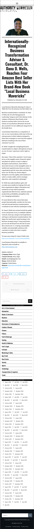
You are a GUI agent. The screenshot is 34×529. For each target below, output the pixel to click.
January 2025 (18, 403)
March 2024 (25, 415)
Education (5, 321)
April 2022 (15, 445)
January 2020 (18, 478)
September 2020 (19, 469)
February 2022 (8, 448)
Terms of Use (24, 526)
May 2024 (7, 415)
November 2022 (19, 436)
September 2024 (19, 409)
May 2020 (7, 475)
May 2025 (7, 400)
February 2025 (8, 403)
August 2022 (8, 442)
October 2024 (8, 409)
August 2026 (8, 382)
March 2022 (24, 445)
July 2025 (17, 397)
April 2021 (15, 460)
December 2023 (8, 421)
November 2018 (19, 496)
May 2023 (7, 430)
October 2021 (8, 454)
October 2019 (8, 484)
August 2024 (8, 412)
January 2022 (18, 448)
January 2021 (18, 463)
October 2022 (8, 439)
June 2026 (25, 382)
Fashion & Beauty (7, 327)
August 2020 (8, 472)
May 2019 (7, 490)
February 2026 (8, 388)
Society (4, 362)
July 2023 (17, 427)
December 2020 (8, 466)
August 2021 (8, 457)
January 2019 (18, 493)
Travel (3, 375)
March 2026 (24, 385)
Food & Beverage (7, 337)
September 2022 (19, 439)
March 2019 (24, 490)
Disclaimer (8, 526)
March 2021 (24, 460)
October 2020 (8, 469)
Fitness (4, 334)
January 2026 (18, 388)
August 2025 (8, 397)
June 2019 (24, 487)
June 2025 (25, 397)
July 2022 (17, 442)
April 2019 (15, 490)
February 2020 (8, 478)
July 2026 (17, 382)
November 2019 (19, 481)
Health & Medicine (7, 343)
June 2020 (25, 472)
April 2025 (15, 400)
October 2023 (8, 424)
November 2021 (19, 451)
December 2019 (8, 481)
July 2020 (17, 472)
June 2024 (25, 412)
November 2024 (20, 406)
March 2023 (24, 430)
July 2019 (16, 487)
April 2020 (15, 475)
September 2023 (19, 424)
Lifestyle (4, 350)
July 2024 (17, 412)
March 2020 (24, 475)
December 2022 (8, 436)
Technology (5, 369)
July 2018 (16, 502)
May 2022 (7, 445)
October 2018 (8, 499)
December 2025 (8, 391)
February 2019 (8, 493)
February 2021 (8, 463)
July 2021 (16, 457)
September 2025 (19, 394)
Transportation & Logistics (10, 372)
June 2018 (24, 502)
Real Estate (5, 359)
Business (4, 318)
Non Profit (5, 356)
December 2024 (8, 406)
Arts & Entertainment (8, 308)
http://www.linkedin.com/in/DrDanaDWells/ (16, 238)
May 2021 (7, 460)
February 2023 (8, 433)
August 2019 (8, 487)
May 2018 (7, 505)
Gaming (4, 340)
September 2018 (19, 499)
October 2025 (8, 394)
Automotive (5, 311)
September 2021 (19, 454)
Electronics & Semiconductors (11, 324)
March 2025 (24, 400)
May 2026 (7, 385)
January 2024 (18, 418)
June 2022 (25, 442)
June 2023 (25, 427)
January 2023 (18, 433)
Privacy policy (16, 526)
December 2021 (8, 451)
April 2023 (15, 430)
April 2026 (15, 385)
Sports (4, 366)
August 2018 (8, 502)
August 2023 (8, 427)
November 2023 (19, 421)
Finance (4, 330)
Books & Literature (7, 314)
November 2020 (19, 466)
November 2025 (19, 391)
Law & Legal (5, 346)
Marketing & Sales (7, 353)
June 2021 (24, 457)
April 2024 (15, 415)
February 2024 (8, 418)
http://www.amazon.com (9, 247)
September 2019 (19, 484)
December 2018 (8, 496)
